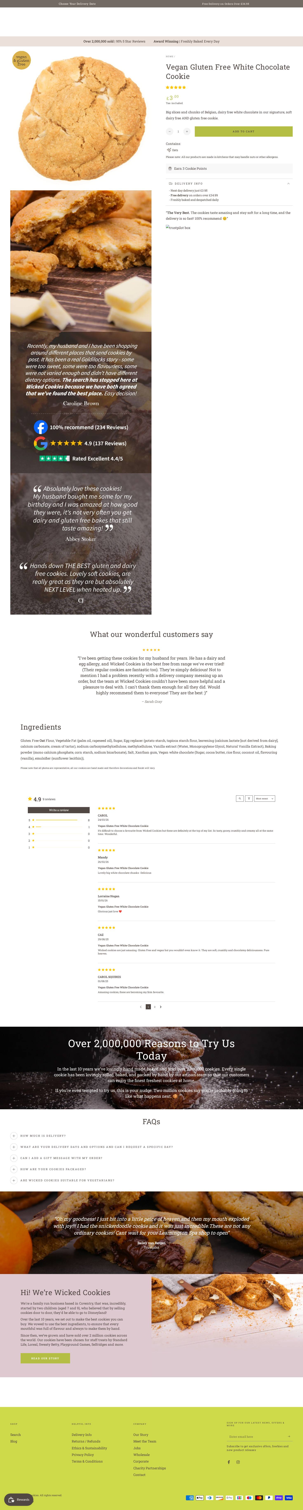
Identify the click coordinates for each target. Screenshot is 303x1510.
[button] (176, 87)
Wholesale (141, 1449)
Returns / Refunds (86, 1435)
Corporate (141, 1455)
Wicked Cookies (29, 1489)
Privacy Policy (83, 1449)
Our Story (140, 1429)
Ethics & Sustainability (89, 1442)
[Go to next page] (161, 1001)
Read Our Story (45, 1352)
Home (169, 56)
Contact (139, 1469)
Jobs (137, 1442)
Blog (13, 1435)
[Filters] (249, 793)
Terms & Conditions (87, 1455)
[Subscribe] (290, 1430)
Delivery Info (82, 1429)
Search (15, 1429)
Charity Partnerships (149, 1462)
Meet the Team (144, 1435)
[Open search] (240, 793)
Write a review (59, 804)
